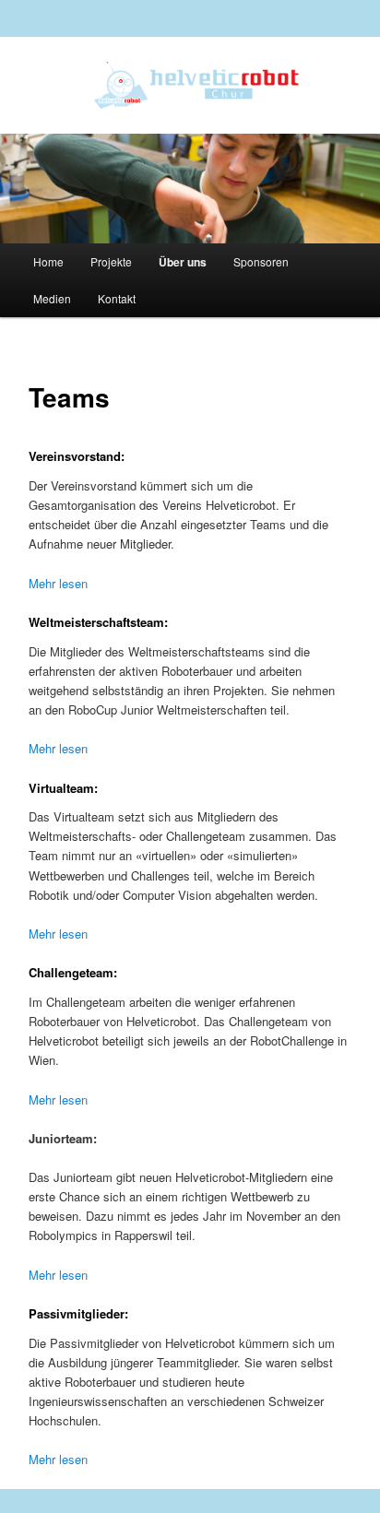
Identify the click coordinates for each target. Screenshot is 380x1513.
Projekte (111, 261)
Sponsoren (261, 261)
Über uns (183, 262)
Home (48, 261)
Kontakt (117, 298)
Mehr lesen (58, 583)
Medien (52, 298)
